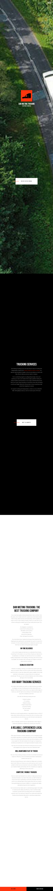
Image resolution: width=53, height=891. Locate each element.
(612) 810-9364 (26, 181)
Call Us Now (13, 888)
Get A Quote (26, 422)
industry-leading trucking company (32, 370)
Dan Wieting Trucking (27, 104)
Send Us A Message (39, 888)
